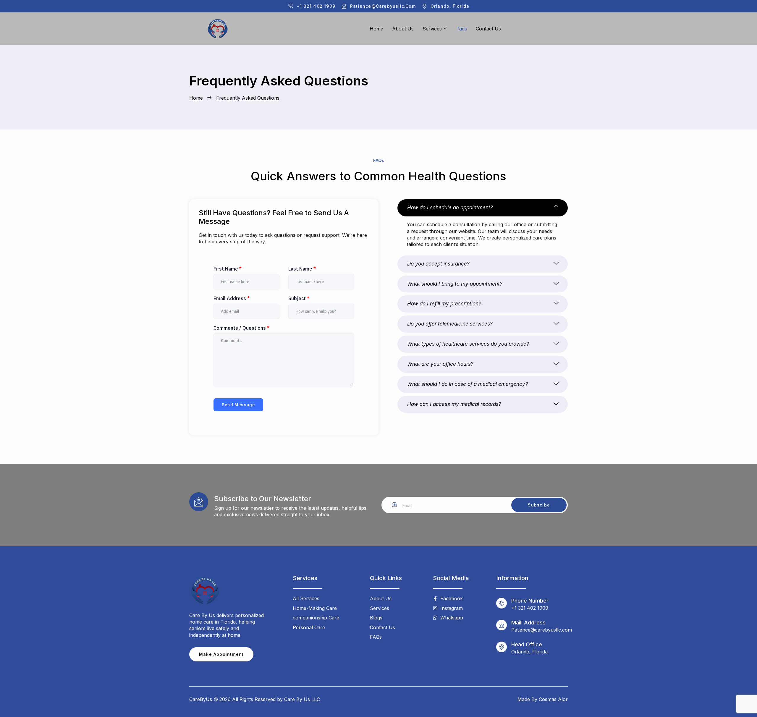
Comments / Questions (241, 328)
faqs (462, 29)
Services (432, 29)
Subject (298, 298)
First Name (227, 269)
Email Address (231, 298)
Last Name (302, 269)
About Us (403, 29)
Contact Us (488, 29)
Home (376, 29)
